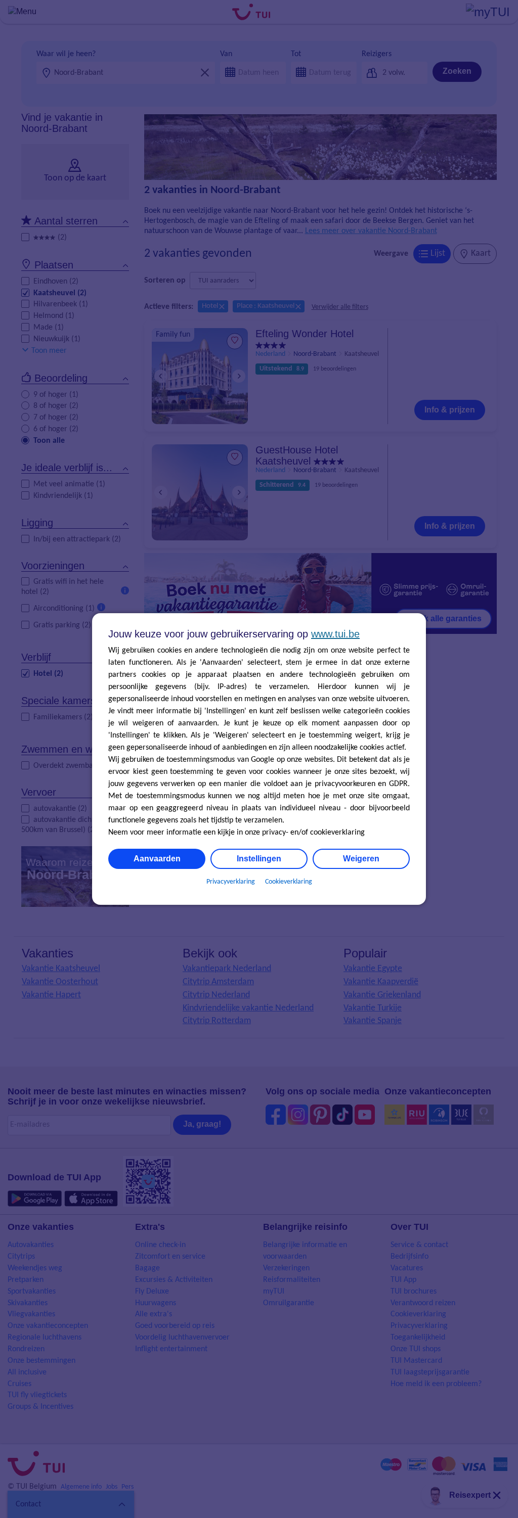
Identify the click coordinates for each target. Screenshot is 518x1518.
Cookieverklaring (288, 882)
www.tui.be (335, 633)
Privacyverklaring (230, 882)
